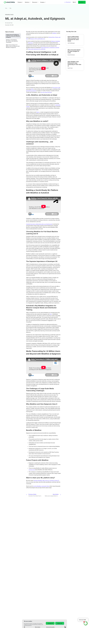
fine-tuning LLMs (56, 87)
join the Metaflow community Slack (41, 486)
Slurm (37, 112)
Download (68, 2)
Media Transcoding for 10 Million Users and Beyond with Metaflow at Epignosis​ (13, 46)
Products (20, 2)
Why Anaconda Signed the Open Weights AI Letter (74, 51)
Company (42, 2)
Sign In (74, 2)
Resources (34, 2)
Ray (51, 314)
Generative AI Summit (31, 90)
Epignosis (30, 42)
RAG (32, 89)
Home (6, 8)
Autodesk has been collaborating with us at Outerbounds (39, 224)
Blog (10, 8)
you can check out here (46, 92)
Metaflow (54, 33)
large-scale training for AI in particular (36, 49)
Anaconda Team (9, 22)
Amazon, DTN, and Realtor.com (37, 38)
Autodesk (57, 41)
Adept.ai (53, 41)
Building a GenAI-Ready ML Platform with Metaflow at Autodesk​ (12, 41)
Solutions (27, 2)
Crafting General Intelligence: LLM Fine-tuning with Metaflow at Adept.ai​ (13, 36)
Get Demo (81, 2)
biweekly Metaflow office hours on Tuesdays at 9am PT (46, 480)
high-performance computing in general (50, 47)
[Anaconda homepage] (9, 2)
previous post (32, 469)
